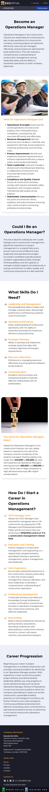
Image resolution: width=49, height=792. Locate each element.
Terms (6, 762)
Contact (7, 771)
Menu (46, 3)
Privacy (7, 765)
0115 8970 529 (9, 8)
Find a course (42, 8)
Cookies (7, 768)
